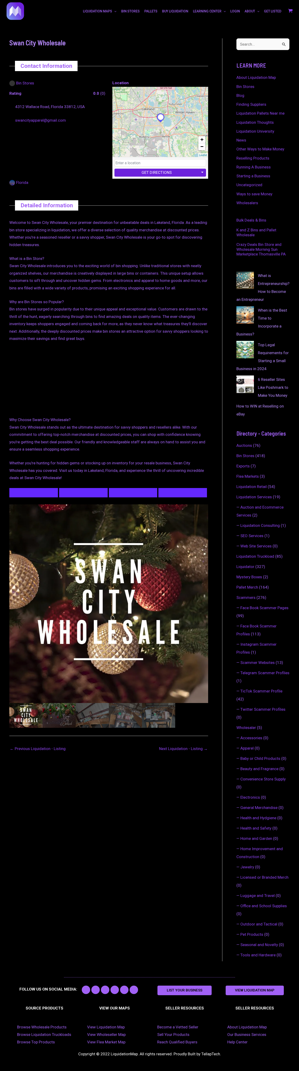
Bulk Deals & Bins (251, 220)
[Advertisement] (108, 381)
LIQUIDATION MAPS (97, 11)
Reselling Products (252, 158)
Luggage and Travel (257, 895)
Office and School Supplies (263, 905)
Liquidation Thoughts (255, 122)
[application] (114, 11)
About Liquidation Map (256, 77)
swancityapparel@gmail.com (40, 120)
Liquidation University (255, 131)
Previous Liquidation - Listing (38, 748)
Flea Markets (247, 476)
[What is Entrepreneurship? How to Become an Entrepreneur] (245, 280)
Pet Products (251, 934)
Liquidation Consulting (260, 525)
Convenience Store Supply (263, 779)
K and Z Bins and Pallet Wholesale (256, 232)
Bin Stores (245, 86)
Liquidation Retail (251, 486)
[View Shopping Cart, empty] (290, 11)
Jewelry (247, 867)
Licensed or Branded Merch (264, 877)
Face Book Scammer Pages (264, 607)
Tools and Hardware (258, 955)
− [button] (201, 146)
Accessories (251, 738)
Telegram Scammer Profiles (264, 672)
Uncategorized (249, 184)
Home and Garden (256, 838)
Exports (243, 466)
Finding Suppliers (251, 104)
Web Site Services (256, 546)
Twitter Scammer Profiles (262, 709)
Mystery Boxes (249, 577)
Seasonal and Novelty (259, 944)
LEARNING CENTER (207, 11)
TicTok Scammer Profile (261, 691)
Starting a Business (253, 176)
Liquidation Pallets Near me (260, 113)
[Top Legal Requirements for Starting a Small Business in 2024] (245, 349)
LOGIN (235, 11)
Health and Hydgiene (258, 818)
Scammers (246, 597)
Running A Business (253, 167)
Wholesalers (247, 202)
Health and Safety (255, 828)
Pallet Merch (247, 587)
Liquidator (245, 566)
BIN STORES (130, 11)
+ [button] (201, 139)
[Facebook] (21, 145)
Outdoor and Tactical (258, 924)
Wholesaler (246, 727)
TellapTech (210, 1054)
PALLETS (150, 11)
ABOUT (250, 11)
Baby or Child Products (260, 758)
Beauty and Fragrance (259, 768)
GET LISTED (272, 11)
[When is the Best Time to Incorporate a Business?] (245, 315)
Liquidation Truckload (255, 556)
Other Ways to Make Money (260, 149)
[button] (184, 990)
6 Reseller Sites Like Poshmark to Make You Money (273, 387)
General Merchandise (259, 807)
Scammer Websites (257, 662)
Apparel (247, 748)
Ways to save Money (254, 194)
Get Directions (157, 172)
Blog (240, 95)
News (241, 140)
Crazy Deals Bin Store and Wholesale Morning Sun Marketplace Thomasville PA (261, 249)
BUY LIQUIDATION (175, 11)
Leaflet (203, 155)
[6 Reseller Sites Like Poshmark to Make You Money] (245, 384)
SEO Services (251, 535)
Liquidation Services (254, 497)
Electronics (250, 797)
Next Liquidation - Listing (183, 748)
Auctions (244, 445)
